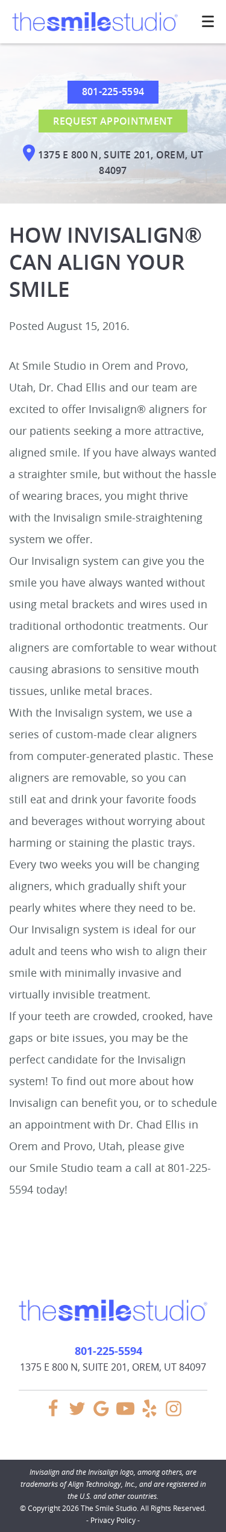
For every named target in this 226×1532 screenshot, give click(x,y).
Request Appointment (112, 121)
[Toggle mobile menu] (208, 21)
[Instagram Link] (174, 1414)
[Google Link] (101, 1414)
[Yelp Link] (149, 1414)
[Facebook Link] (53, 1414)
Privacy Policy (113, 1520)
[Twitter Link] (77, 1414)
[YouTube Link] (125, 1414)
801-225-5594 (113, 91)
